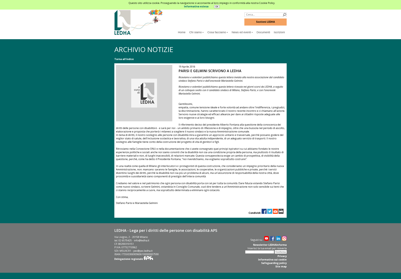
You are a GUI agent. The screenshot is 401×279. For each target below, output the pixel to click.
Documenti (263, 32)
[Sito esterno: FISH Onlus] (148, 259)
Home (181, 32)
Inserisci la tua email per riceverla (267, 248)
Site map (281, 266)
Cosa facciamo (216, 32)
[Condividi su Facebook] (264, 213)
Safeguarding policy (274, 263)
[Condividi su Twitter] (269, 213)
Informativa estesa (196, 6)
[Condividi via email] (275, 213)
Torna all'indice (124, 59)
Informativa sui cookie (272, 259)
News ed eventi (241, 32)
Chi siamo (195, 32)
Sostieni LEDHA (265, 22)
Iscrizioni (279, 32)
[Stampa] (281, 213)
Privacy (282, 256)
